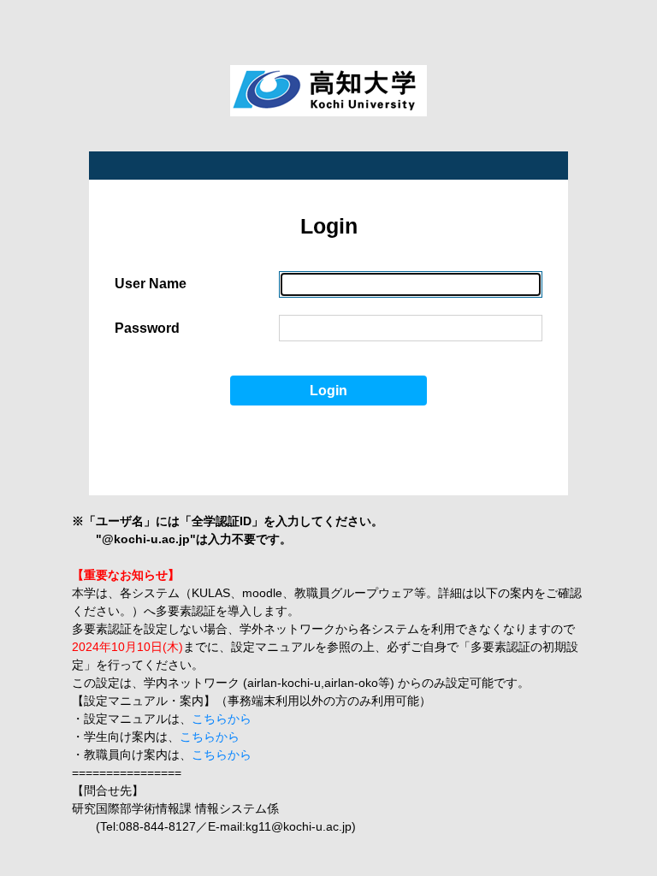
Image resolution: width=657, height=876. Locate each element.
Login (328, 390)
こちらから (222, 718)
